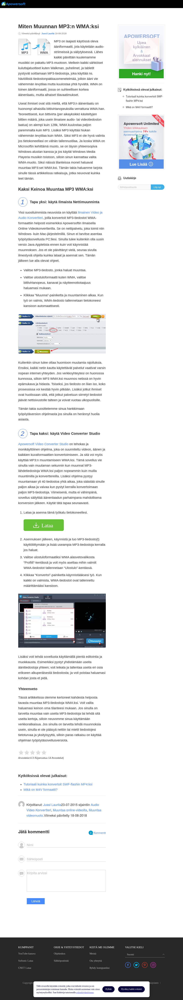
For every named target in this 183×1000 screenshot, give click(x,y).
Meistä (93, 953)
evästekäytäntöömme (85, 992)
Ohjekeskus (59, 953)
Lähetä (35, 901)
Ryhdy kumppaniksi (100, 968)
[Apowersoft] (13, 3)
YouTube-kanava (26, 953)
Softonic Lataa (25, 960)
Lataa (47, 525)
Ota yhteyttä (96, 960)
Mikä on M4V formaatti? (41, 789)
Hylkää (108, 989)
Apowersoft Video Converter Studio (43, 444)
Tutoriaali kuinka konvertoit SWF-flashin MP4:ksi (58, 784)
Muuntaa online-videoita (70, 810)
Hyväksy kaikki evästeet (131, 989)
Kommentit (98, 833)
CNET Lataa (24, 968)
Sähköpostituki (61, 960)
